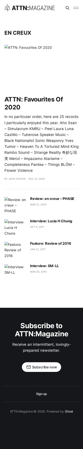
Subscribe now (44, 367)
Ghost (69, 411)
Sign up (41, 394)
